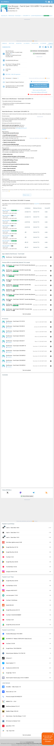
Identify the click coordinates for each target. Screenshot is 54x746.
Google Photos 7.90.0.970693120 (13, 648)
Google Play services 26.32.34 (13, 624)
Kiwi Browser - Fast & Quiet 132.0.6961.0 (15, 326)
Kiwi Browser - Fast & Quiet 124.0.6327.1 (15, 340)
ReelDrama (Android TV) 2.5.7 (13, 706)
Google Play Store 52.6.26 (12, 552)
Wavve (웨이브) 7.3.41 (11, 691)
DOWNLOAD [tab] (4, 43)
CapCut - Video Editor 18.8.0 (12, 527)
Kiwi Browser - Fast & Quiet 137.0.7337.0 (15, 321)
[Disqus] (27, 431)
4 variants (9, 322)
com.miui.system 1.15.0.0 (12, 595)
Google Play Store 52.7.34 (12, 547)
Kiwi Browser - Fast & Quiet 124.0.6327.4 (15, 331)
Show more (26, 195)
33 (12, 78)
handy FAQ (36, 203)
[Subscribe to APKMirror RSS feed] (46, 493)
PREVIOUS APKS (35, 43)
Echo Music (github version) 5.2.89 (14, 542)
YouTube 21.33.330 (10, 643)
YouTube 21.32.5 (10, 557)
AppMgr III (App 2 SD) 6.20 (12, 711)
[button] (40, 47)
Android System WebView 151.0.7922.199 (15, 653)
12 (17, 78)
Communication (6, 47)
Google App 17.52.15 (11, 672)
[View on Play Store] (45, 47)
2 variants (9, 357)
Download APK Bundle (40, 85)
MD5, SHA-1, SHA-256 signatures (13, 74)
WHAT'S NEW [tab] (11, 43)
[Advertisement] (27, 30)
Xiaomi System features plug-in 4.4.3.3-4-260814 (17, 677)
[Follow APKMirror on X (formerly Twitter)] (7, 493)
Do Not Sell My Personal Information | (31, 743)
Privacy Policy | (19, 743)
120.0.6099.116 (26, 15)
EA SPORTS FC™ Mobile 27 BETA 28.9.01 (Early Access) (19, 638)
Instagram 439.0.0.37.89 (11, 571)
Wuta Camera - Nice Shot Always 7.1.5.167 (16, 716)
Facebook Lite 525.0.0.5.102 (12, 668)
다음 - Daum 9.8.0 (10, 730)
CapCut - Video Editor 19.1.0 (12, 532)
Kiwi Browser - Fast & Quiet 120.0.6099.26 (15, 350)
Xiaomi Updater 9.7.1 (11, 663)
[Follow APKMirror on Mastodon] (20, 493)
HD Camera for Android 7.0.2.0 (13, 721)
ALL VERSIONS (43, 43)
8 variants (9, 332)
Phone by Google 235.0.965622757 (14, 696)
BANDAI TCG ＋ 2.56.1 (11, 701)
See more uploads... (27, 314)
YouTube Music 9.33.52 (11, 566)
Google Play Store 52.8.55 (12, 562)
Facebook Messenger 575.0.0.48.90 (14, 633)
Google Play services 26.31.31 (13, 610)
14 (11, 53)
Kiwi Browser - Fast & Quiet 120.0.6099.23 (15, 365)
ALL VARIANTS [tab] (27, 43)
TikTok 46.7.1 (9, 658)
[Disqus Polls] (27, 394)
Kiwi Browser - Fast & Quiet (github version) (16, 257)
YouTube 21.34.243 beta (11, 600)
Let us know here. (30, 742)
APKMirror (6, 1)
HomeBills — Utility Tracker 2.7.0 (13, 686)
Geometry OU (13, 11)
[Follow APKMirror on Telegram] (33, 493)
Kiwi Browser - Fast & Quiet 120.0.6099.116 (16, 345)
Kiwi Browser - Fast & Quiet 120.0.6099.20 (15, 360)
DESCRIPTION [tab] (19, 43)
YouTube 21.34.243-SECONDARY (13, 615)
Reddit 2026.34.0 (10, 605)
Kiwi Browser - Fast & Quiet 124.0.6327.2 (15, 336)
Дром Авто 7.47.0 (10, 726)
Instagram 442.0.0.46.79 (11, 590)
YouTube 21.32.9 (10, 619)
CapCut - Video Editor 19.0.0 (12, 537)
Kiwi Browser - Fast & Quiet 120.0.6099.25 (15, 355)
